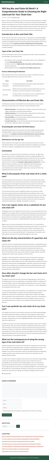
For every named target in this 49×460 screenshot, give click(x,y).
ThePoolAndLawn (7, 2)
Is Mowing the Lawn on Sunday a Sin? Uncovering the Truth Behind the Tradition (21, 444)
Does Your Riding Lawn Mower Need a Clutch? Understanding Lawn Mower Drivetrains (23, 436)
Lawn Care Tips (7, 373)
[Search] (18, 426)
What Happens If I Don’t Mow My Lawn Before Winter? (15, 451)
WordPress (36, 457)
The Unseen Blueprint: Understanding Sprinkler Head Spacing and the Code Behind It (22, 446)
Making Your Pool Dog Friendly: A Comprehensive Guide (15, 449)
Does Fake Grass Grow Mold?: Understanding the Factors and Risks (18, 441)
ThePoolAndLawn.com (23, 457)
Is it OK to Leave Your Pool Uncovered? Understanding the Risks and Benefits (20, 439)
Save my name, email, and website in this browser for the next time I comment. (22, 411)
